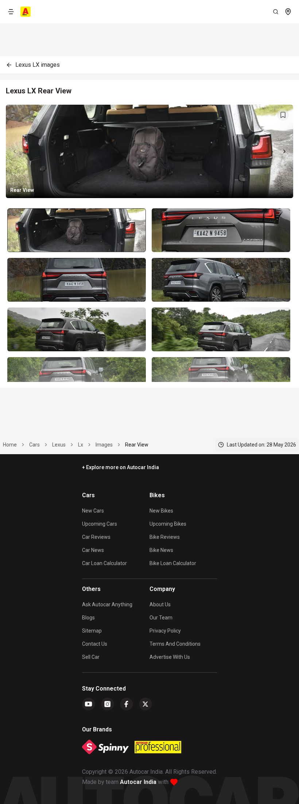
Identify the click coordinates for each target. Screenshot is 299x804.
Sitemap (92, 631)
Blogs (88, 618)
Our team (161, 618)
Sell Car (91, 657)
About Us (160, 604)
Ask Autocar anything (107, 604)
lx (80, 445)
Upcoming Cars (99, 524)
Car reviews (96, 537)
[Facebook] (126, 704)
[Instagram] (107, 704)
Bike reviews (165, 537)
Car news (93, 550)
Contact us (94, 644)
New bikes (161, 511)
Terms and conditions (175, 644)
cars (34, 445)
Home (10, 445)
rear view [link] (136, 445)
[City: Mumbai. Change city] (288, 12)
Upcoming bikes (168, 524)
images (104, 445)
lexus (59, 445)
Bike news (161, 550)
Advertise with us (170, 657)
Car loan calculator (104, 563)
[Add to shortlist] (283, 115)
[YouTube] (88, 704)
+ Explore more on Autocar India (120, 467)
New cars (93, 511)
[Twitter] (145, 704)
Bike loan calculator (173, 563)
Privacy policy (165, 631)
